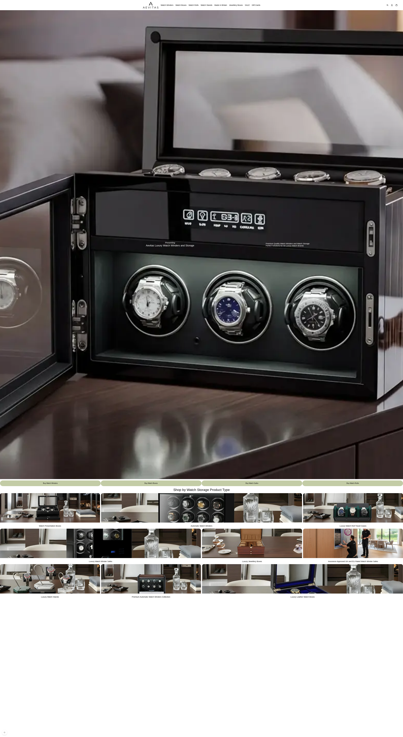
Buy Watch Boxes (151, 483)
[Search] (387, 5)
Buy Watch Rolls (353, 483)
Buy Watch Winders (50, 483)
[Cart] (396, 5)
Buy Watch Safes (252, 483)
